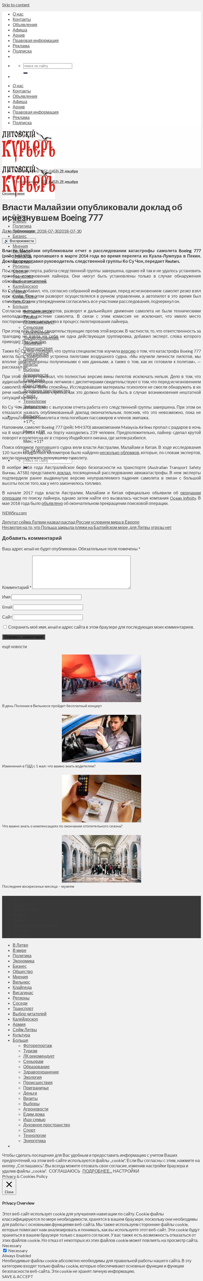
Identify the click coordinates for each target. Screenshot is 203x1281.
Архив (19, 35)
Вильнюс (21, 981)
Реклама (21, 45)
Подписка (22, 50)
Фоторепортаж (37, 1045)
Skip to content (16, 4)
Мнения (20, 245)
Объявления (25, 24)
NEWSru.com (14, 512)
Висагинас (23, 992)
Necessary (17, 1250)
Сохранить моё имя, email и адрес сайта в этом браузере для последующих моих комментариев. (101, 626)
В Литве (20, 944)
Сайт (7, 616)
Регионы (21, 266)
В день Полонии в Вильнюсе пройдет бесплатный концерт (52, 705)
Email (7, 606)
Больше (20, 306)
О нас (18, 13)
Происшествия (38, 1082)
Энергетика (34, 1140)
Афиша (20, 29)
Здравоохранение (41, 1071)
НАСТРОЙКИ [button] (126, 1170)
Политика (22, 225)
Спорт (29, 1129)
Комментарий (16, 587)
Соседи (20, 1003)
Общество (23, 971)
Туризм (30, 1050)
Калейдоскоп (25, 286)
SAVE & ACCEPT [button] (17, 1276)
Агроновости (35, 1108)
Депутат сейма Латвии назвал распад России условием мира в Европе (71, 521)
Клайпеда (22, 987)
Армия (19, 1024)
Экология (32, 1077)
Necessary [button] (11, 1245)
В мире (19, 950)
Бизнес (20, 235)
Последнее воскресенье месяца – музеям (39, 886)
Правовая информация (36, 40)
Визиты (30, 1098)
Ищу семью (34, 1119)
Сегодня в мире (13, 193)
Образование (36, 1066)
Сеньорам (33, 327)
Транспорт (23, 1008)
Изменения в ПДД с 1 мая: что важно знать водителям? (49, 766)
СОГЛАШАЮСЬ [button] (64, 1170)
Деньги (30, 1092)
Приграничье (36, 1087)
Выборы (31, 369)
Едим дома (34, 1114)
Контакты (22, 19)
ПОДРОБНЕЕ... (97, 1170)
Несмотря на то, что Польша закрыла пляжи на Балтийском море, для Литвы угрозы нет (87, 527)
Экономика (23, 960)
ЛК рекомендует (38, 1055)
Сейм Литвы (25, 1029)
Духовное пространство (46, 1124)
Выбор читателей (30, 1013)
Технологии (34, 401)
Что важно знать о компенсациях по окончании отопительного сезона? (62, 826)
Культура (21, 1034)
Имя (6, 596)
